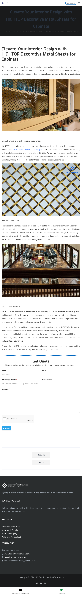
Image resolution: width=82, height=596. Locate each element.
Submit (6, 428)
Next (40, 462)
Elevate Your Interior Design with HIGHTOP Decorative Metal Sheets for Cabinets (41, 19)
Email (45, 370)
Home (5, 31)
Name (4, 370)
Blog (13, 31)
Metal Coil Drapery (9, 533)
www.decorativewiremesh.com (16, 554)
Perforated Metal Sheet (11, 537)
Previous (41, 455)
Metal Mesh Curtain (10, 530)
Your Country (47, 380)
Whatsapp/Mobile (9, 380)
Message (6, 389)
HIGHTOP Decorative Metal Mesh (49, 577)
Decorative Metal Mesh (11, 527)
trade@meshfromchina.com (15, 557)
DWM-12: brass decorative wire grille (28, 149)
